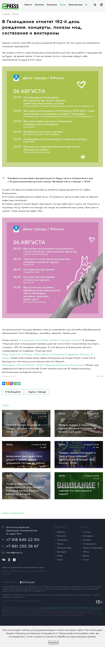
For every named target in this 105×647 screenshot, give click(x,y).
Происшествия (75, 5)
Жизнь (63, 5)
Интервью (88, 536)
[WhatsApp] (15, 383)
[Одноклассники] (7, 383)
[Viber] (11, 383)
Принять (53, 642)
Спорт (60, 560)
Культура (61, 552)
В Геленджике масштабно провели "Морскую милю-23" (50, 340)
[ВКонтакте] (3, 383)
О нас (86, 560)
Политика (39, 5)
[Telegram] (19, 383)
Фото (86, 552)
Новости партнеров (93, 548)
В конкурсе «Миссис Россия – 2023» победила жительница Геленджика (43, 365)
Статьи (86, 532)
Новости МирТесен (13, 513)
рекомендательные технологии (55, 608)
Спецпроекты (90, 544)
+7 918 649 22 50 (23, 539)
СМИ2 (5, 405)
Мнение (87, 540)
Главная (6, 14)
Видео (86, 556)
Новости (28, 5)
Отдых (60, 556)
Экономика (52, 5)
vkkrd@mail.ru (14, 552)
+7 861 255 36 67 (22, 546)
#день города (37, 391)
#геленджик (13, 391)
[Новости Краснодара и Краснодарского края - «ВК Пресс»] (10, 6)
